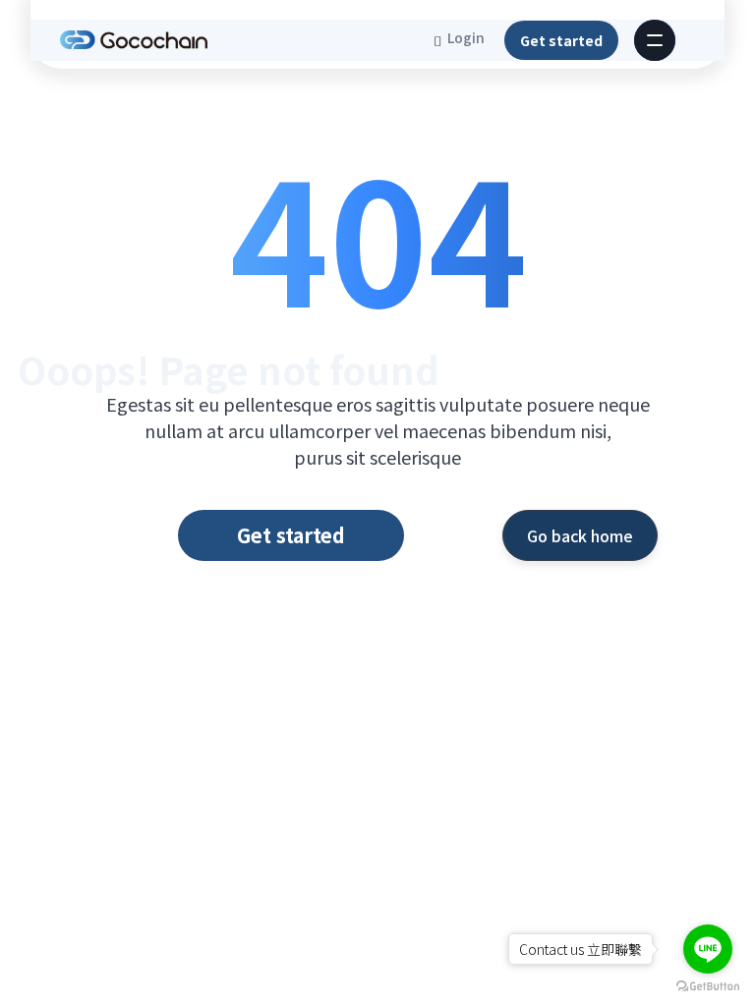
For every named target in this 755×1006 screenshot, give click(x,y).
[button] (654, 40)
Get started (561, 40)
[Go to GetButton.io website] (707, 986)
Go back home (580, 535)
